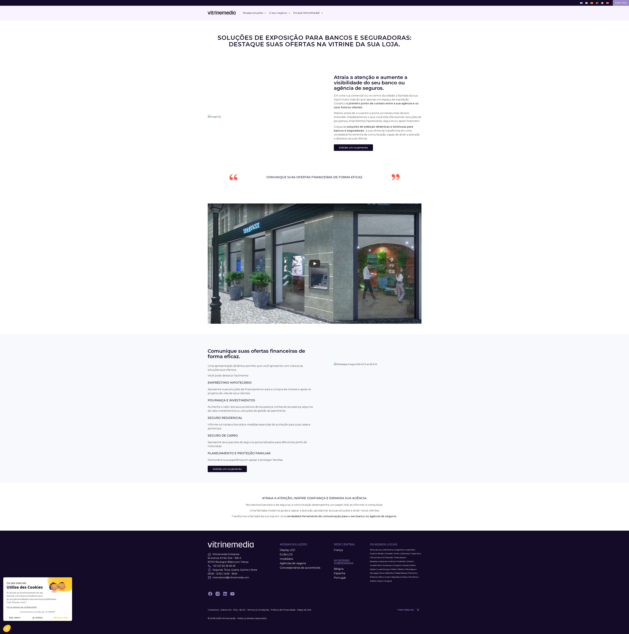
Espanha (339, 573)
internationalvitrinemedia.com (230, 577)
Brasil (380, 553)
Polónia (373, 577)
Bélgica (338, 568)
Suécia (373, 581)
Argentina (399, 549)
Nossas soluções (253, 12)
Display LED (287, 550)
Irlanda (405, 565)
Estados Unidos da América (382, 561)
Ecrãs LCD (286, 554)
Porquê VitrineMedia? (306, 12)
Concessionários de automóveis (300, 567)
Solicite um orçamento (353, 147)
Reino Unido (384, 577)
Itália (412, 565)
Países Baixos (400, 573)
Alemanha (388, 549)
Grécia (410, 561)
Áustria (373, 553)
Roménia (413, 577)
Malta (393, 569)
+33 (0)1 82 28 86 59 (223, 565)
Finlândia (401, 561)
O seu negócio (278, 12)
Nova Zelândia (386, 573)
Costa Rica (416, 553)
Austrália (410, 549)
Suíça (379, 581)
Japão (373, 569)
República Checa (399, 577)
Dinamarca (376, 557)
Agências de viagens (293, 563)
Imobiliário (286, 558)
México (401, 569)
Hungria (397, 565)
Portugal (340, 577)
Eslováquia (400, 557)
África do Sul (376, 549)
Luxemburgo (383, 569)
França (338, 550)
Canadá (388, 553)
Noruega (374, 573)
